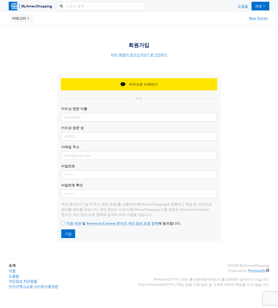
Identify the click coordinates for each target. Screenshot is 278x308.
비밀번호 (68, 166)
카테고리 (19, 18)
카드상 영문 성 (72, 128)
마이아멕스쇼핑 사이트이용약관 (33, 286)
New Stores (258, 18)
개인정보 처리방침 (23, 281)
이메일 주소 (70, 147)
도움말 (243, 6)
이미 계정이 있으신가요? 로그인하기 (139, 55)
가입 (68, 234)
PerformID (256, 270)
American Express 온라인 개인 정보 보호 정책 (122, 223)
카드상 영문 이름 (74, 108)
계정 (258, 6)
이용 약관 (73, 223)
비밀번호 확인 (72, 185)
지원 (12, 270)
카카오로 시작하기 (143, 84)
